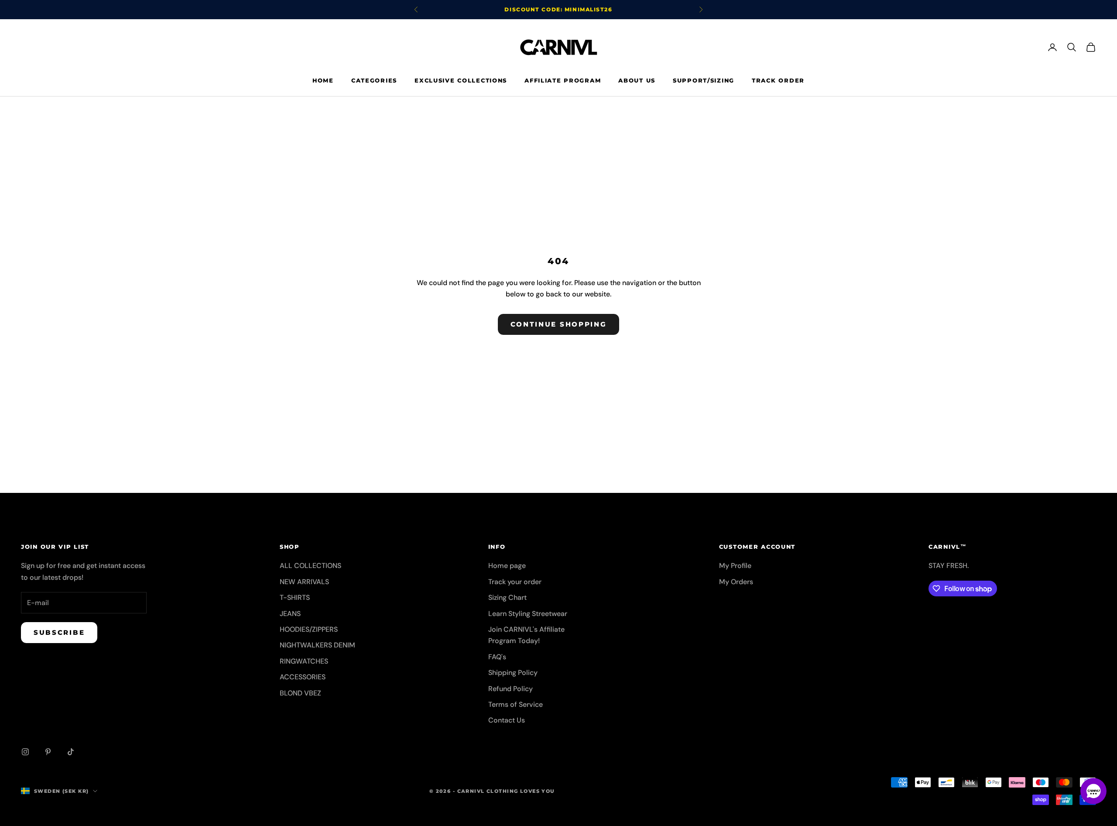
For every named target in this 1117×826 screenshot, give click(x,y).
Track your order (514, 581)
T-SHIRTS (295, 597)
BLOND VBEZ (300, 693)
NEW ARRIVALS (304, 581)
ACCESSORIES (303, 676)
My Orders (736, 581)
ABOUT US (636, 80)
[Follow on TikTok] (70, 751)
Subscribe (59, 632)
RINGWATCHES (304, 661)
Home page (507, 565)
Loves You (537, 791)
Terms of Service (515, 704)
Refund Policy (510, 688)
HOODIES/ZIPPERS (309, 629)
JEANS (290, 613)
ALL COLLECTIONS (310, 565)
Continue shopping (559, 324)
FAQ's (497, 656)
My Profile (735, 565)
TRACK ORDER (778, 80)
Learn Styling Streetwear (527, 613)
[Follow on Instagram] (25, 751)
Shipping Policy (513, 672)
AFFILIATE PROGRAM (562, 80)
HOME (323, 80)
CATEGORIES (374, 80)
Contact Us (506, 720)
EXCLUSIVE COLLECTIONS (461, 80)
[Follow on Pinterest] (48, 751)
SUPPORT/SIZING (703, 80)
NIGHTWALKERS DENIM (317, 645)
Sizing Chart (507, 597)
